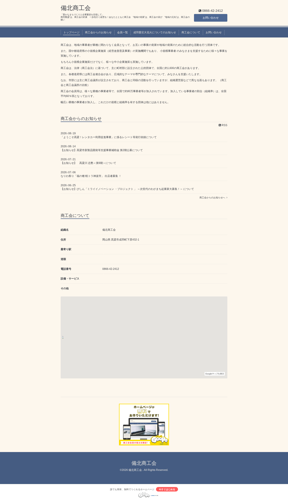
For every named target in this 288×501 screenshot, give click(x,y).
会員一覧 (122, 32)
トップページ (72, 32)
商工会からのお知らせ (98, 32)
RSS (224, 125)
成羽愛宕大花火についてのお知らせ (154, 32)
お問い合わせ (211, 17)
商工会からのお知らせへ (213, 197)
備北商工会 (76, 7)
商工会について (191, 32)
